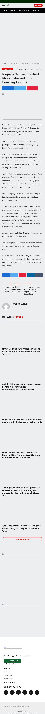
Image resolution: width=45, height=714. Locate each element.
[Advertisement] (22, 38)
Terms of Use (8, 675)
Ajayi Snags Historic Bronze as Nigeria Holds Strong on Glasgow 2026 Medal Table (21, 528)
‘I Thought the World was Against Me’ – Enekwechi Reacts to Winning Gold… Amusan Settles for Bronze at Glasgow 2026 (22, 491)
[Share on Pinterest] (32, 88)
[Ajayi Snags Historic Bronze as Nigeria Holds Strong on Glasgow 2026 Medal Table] (22, 511)
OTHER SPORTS (7, 69)
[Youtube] (18, 692)
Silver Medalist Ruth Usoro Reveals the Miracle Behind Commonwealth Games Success (22, 351)
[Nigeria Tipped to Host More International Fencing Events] (22, 106)
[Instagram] (24, 692)
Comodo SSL (22, 711)
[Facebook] (6, 692)
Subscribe (38, 5)
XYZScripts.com (32, 713)
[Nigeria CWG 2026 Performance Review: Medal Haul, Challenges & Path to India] (22, 405)
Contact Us (7, 672)
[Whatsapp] (37, 692)
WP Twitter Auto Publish (14, 713)
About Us (7, 668)
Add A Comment (22, 540)
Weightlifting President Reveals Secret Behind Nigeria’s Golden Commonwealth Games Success (21, 387)
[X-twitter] (12, 692)
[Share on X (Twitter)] (20, 88)
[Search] (32, 5)
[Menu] (3, 5)
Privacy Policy (8, 679)
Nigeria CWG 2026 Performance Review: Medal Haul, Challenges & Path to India (22, 420)
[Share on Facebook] (8, 88)
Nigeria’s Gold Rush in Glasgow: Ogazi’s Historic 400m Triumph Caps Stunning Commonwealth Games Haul (22, 455)
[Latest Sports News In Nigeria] (9, 5)
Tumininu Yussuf (23, 69)
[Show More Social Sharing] (41, 88)
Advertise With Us (9, 682)
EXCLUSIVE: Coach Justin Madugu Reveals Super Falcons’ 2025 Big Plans (12, 289)
